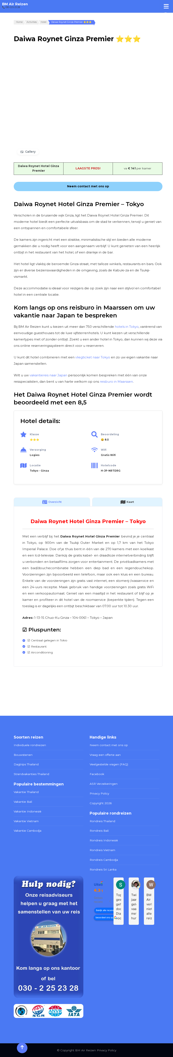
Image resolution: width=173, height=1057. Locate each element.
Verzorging (38, 449)
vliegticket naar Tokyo (92, 357)
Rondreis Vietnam (102, 850)
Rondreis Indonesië (104, 840)
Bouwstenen (23, 754)
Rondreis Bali (99, 830)
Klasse (34, 434)
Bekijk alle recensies (106, 910)
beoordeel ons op (104, 917)
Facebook (97, 774)
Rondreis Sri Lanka (103, 869)
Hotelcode (108, 465)
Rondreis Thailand (102, 821)
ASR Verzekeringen (104, 783)
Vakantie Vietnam (26, 821)
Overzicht (55, 501)
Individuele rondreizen (30, 745)
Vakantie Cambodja (27, 830)
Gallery (30, 152)
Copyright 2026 (101, 803)
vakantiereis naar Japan (48, 375)
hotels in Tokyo (127, 327)
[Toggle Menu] (166, 6)
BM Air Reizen (15, 4)
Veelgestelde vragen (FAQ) (109, 764)
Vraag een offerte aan (105, 754)
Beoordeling (110, 434)
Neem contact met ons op (109, 745)
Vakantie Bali (23, 801)
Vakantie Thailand (26, 792)
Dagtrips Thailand (26, 764)
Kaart (130, 501)
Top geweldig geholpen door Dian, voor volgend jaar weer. (118, 907)
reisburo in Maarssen (116, 382)
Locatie (35, 465)
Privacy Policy (99, 793)
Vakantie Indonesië (27, 811)
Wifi (103, 449)
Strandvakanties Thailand (31, 774)
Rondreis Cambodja (104, 859)
